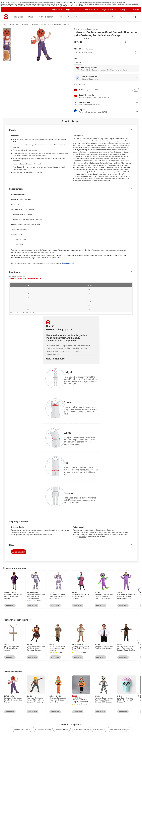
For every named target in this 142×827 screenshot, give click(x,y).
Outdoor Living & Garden (78, 2)
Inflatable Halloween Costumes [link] (118, 729)
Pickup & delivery (46, 16)
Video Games (57, 4)
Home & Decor (56, 2)
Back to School (17, 2)
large (85, 52)
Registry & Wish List (109, 9)
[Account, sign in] (125, 16)
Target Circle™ (56, 9)
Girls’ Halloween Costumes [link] (80, 729)
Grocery (88, 2)
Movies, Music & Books (69, 4)
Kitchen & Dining (66, 2)
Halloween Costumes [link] (61, 729)
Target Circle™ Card (73, 9)
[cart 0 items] (136, 16)
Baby (105, 2)
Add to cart (78, 63)
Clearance (123, 4)
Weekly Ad (31, 6)
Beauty (109, 2)
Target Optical (112, 4)
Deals (118, 4)
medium (80, 52)
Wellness (16, 4)
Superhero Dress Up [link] (99, 729)
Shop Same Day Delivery (53, 6)
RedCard (68, 6)
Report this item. (68, 263)
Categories (18, 16)
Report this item (79, 84)
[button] (83, 38)
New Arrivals (130, 4)
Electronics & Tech (47, 4)
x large (90, 52)
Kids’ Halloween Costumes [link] (43, 729)
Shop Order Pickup (40, 6)
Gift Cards (93, 4)
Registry (63, 6)
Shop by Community (102, 4)
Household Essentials (97, 2)
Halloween (30, 2)
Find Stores (82, 6)
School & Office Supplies (26, 4)
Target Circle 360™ (91, 9)
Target (5, 24)
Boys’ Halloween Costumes (59, 24)
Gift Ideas (87, 4)
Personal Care (115, 2)
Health (11, 4)
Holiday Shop (14, 24)
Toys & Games (38, 4)
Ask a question (18, 552)
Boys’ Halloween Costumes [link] (22, 729)
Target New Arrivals (7, 2)
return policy (83, 537)
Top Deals (13, 6)
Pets (8, 4)
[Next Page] (137, 52)
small (75, 52)
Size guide (89, 49)
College (24, 2)
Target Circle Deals (22, 6)
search (113, 17)
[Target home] (6, 16)
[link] (83, 38)
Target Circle (75, 6)
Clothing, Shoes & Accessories (42, 2)
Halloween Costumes (39, 24)
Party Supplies (80, 4)
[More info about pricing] (124, 42)
